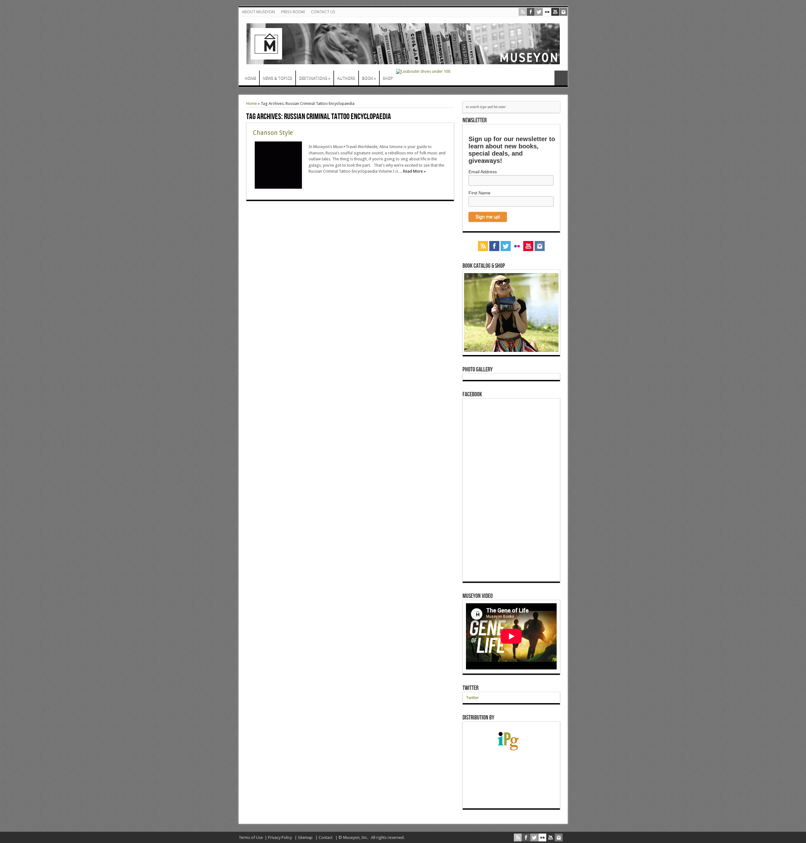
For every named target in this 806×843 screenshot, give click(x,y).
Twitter (471, 688)
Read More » (414, 171)
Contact (325, 837)
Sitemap (305, 837)
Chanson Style (273, 132)
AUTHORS (346, 78)
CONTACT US (323, 11)
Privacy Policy (280, 837)
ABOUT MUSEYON (258, 11)
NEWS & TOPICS (277, 78)
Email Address (482, 171)
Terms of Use (251, 837)
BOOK (369, 78)
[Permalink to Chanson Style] (278, 188)
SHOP (388, 78)
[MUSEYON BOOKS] (403, 59)
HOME (250, 78)
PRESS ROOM (293, 11)
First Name (479, 192)
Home (251, 103)
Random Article (561, 78)
